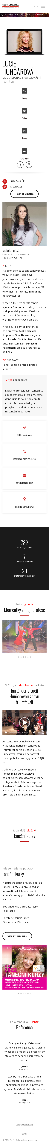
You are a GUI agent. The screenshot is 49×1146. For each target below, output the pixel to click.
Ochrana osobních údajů (24, 1124)
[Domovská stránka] (3, 14)
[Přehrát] (6, 732)
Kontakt (24, 1133)
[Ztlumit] (34, 732)
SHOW (20, 14)
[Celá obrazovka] (43, 732)
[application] (24, 722)
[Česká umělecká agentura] (10, 6)
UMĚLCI (10, 14)
